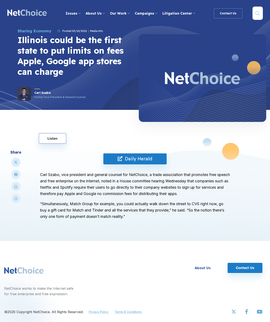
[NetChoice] (27, 13)
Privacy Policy (98, 312)
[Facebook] (246, 312)
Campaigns (145, 13)
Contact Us (228, 13)
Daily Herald (137, 159)
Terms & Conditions (128, 312)
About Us (94, 13)
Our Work (119, 13)
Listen (52, 138)
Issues (72, 13)
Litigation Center (177, 13)
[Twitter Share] (16, 164)
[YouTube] (259, 312)
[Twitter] (234, 312)
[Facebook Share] (16, 176)
